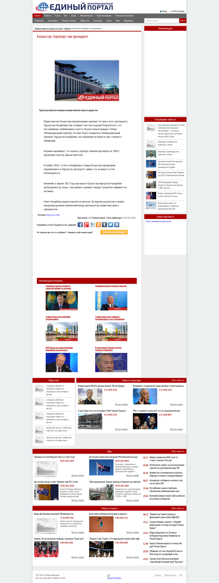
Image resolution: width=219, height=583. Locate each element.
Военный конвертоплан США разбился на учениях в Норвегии (167, 497)
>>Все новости (177, 380)
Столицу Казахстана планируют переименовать (58, 318)
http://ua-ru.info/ (53, 214)
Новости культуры (131, 380)
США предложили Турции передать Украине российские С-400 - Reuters (170, 185)
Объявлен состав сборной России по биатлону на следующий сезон (166, 552)
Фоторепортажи (86, 15)
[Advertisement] (88, 48)
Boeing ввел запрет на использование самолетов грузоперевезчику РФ (168, 206)
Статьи (57, 15)
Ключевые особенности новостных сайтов (167, 143)
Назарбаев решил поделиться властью (110, 286)
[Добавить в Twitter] (110, 224)
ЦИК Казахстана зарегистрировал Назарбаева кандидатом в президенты (59, 348)
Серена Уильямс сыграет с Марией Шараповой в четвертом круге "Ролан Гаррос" (167, 524)
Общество (84, 20)
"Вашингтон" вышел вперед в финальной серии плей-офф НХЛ (164, 516)
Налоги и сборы (69, 20)
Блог (65, 15)
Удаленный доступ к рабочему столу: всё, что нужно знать (58, 429)
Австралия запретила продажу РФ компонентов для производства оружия (170, 164)
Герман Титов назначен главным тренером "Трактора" (59, 538)
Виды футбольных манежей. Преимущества (54, 513)
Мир (118, 20)
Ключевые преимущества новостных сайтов (168, 153)
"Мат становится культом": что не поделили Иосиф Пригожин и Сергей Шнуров (156, 410)
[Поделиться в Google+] (86, 224)
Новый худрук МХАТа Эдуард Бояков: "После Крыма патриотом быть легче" (101, 385)
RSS (180, 575)
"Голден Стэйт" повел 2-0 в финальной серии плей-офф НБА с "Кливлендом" (114, 538)
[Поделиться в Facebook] (80, 224)
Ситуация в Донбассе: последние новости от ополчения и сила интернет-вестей (57, 390)
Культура (98, 20)
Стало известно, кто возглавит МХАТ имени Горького (102, 410)
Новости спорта (109, 508)
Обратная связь (170, 575)
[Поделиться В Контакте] (116, 224)
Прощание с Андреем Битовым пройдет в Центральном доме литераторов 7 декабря (158, 385)
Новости (47, 15)
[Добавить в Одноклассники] (98, 224)
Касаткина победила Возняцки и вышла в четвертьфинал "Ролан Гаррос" (108, 513)
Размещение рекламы (124, 15)
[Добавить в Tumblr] (104, 224)
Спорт (109, 20)
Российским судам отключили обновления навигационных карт (165, 489)
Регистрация (178, 11)
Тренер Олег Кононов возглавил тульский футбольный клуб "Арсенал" (166, 560)
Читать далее (121, 404)
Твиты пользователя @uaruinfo (158, 221)
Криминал (128, 20)
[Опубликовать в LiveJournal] (92, 224)
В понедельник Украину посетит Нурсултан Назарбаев (108, 348)
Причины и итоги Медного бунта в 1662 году (54, 456)
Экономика (53, 20)
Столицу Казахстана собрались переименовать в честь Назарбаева (109, 318)
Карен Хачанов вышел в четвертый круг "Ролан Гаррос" (166, 545)
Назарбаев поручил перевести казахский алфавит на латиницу (58, 287)
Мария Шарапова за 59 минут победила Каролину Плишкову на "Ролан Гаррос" (165, 535)
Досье (73, 15)
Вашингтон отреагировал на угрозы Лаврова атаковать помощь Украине (166, 474)
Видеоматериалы (104, 15)
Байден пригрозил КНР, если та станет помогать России (170, 195)
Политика (39, 20)
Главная (37, 15)
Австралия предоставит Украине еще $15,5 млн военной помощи (171, 174)
